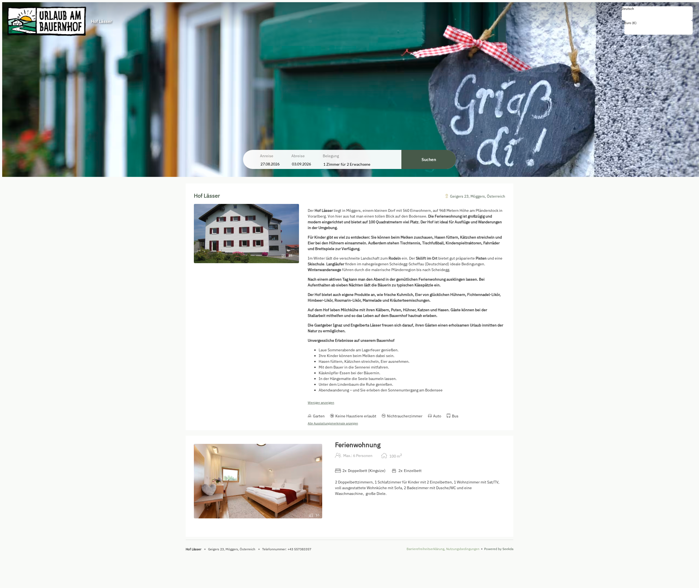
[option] (657, 14)
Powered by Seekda (498, 549)
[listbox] (657, 13)
